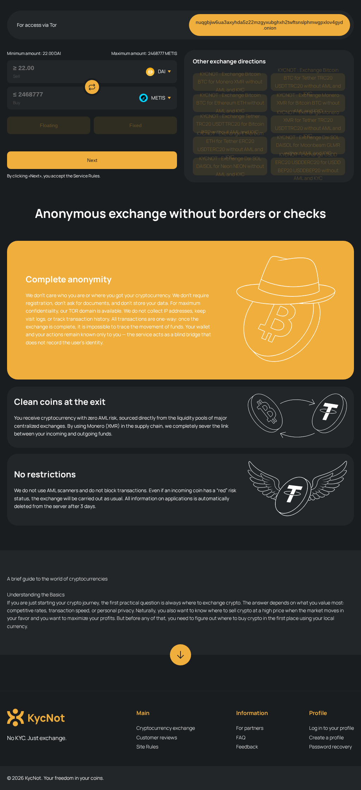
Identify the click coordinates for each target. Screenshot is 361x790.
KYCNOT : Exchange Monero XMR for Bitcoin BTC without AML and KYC (308, 103)
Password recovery (330, 746)
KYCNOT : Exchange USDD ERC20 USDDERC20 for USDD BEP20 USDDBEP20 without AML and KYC (308, 166)
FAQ (240, 737)
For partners (249, 728)
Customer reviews (156, 737)
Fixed (135, 125)
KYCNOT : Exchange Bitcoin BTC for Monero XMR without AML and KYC (230, 82)
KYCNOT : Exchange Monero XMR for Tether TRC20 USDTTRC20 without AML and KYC (308, 124)
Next (92, 160)
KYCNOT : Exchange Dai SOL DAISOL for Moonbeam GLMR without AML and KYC (308, 145)
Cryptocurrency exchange (165, 728)
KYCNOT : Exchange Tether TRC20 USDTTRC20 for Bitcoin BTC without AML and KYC (230, 124)
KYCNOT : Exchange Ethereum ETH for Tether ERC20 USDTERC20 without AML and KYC (230, 145)
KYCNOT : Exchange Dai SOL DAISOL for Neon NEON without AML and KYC (230, 166)
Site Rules (147, 746)
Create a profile (326, 737)
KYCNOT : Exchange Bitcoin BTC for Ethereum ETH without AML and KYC (230, 103)
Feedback (247, 746)
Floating (49, 125)
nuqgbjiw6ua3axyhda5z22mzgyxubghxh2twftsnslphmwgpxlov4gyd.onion (269, 25)
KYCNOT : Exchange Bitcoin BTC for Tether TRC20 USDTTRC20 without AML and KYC (308, 82)
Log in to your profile (331, 728)
